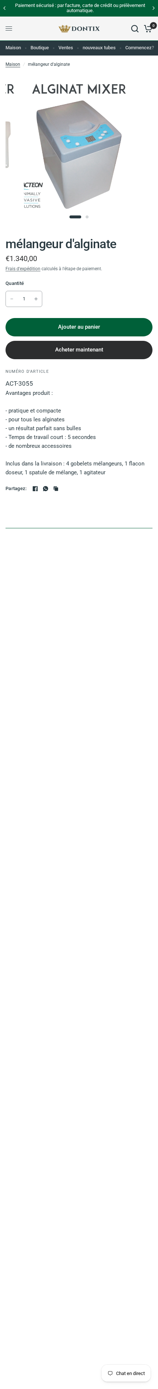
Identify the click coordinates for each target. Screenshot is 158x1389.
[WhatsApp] (45, 488)
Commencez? (139, 47)
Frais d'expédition (23, 268)
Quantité (15, 283)
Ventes (65, 47)
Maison (13, 47)
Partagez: (16, 488)
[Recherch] (135, 29)
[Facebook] (35, 488)
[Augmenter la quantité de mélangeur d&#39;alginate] (36, 299)
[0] (146, 29)
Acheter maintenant (79, 349)
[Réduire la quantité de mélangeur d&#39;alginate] (12, 299)
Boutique (39, 47)
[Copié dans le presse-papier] (55, 488)
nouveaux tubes (99, 47)
